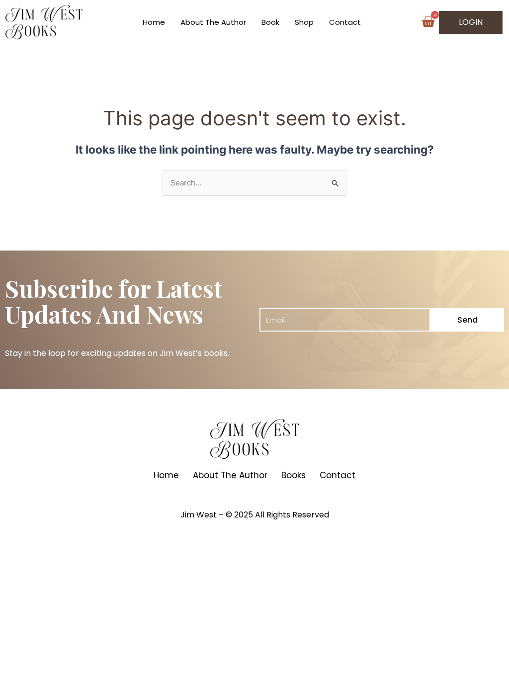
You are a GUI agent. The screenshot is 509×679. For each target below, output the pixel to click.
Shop (304, 22)
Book (270, 22)
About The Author (213, 22)
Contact (345, 22)
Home (154, 22)
